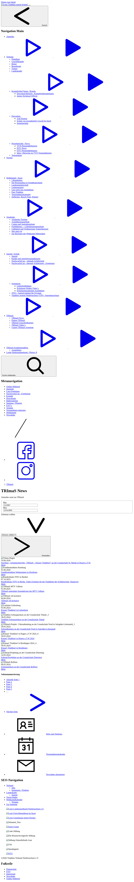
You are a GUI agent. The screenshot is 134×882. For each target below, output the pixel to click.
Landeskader (11, 792)
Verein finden (11, 797)
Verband (9, 785)
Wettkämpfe (11, 413)
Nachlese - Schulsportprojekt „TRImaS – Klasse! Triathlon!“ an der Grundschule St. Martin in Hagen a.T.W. (46, 563)
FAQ (8, 871)
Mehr (3, 565)
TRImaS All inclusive (10, 601)
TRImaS (9, 484)
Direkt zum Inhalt (8, 2)
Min (5, 503)
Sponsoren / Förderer (20, 790)
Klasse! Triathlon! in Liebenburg (14, 610)
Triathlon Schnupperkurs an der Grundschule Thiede (22, 619)
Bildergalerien (12, 401)
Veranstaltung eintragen (16, 410)
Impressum (10, 874)
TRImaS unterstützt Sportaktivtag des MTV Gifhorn (22, 591)
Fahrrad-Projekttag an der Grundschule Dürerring (21, 657)
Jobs (13, 788)
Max (5, 508)
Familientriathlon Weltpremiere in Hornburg (19, 572)
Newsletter (10, 415)
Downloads (11, 398)
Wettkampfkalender (14, 800)
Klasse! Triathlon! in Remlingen (14, 648)
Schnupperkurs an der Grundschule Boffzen (19, 667)
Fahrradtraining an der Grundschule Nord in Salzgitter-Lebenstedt (28, 629)
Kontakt (9, 396)
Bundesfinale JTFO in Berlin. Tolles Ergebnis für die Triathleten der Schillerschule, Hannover (40, 582)
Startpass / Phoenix (14, 403)
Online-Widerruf (13, 386)
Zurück (44, 25)
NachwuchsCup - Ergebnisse (18, 394)
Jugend (14, 795)
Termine (9, 408)
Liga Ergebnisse (13, 391)
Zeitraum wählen (8, 514)
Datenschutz (11, 869)
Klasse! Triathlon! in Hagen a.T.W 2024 (17, 638)
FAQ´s (9, 405)
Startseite (10, 389)
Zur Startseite (11, 804)
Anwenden (45, 556)
